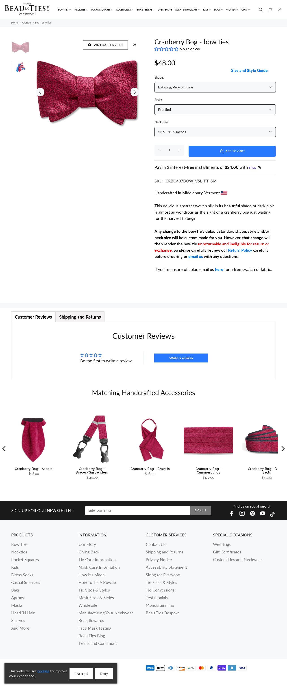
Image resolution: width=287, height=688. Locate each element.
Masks (17, 605)
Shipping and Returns (164, 551)
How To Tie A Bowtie (97, 582)
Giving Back (88, 551)
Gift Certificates (227, 551)
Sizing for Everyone (163, 574)
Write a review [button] (181, 358)
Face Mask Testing (94, 628)
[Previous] (4, 449)
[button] (166, 48)
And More (20, 628)
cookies (43, 671)
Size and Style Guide (249, 70)
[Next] (282, 449)
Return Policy (240, 250)
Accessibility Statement (166, 567)
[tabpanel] (143, 350)
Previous (40, 92)
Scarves (18, 620)
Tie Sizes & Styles (94, 589)
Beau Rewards (91, 620)
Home (14, 22)
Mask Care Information (99, 567)
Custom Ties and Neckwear (237, 559)
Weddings (222, 544)
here (219, 269)
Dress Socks (22, 574)
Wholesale (87, 605)
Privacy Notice (159, 559)
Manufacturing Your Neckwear (105, 612)
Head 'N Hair (23, 612)
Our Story (87, 544)
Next (134, 92)
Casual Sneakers (25, 582)
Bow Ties (19, 544)
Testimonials (157, 597)
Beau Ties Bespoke (163, 612)
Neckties (19, 551)
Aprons (17, 597)
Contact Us (155, 544)
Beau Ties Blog (91, 635)
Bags (15, 589)
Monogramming (160, 605)
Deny (104, 673)
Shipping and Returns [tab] (80, 316)
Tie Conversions (160, 589)
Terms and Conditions (97, 643)
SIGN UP (201, 510)
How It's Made (91, 574)
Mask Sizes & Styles (96, 597)
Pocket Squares (25, 559)
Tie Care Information (97, 559)
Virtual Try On (107, 45)
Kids (15, 567)
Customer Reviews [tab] (33, 316)
